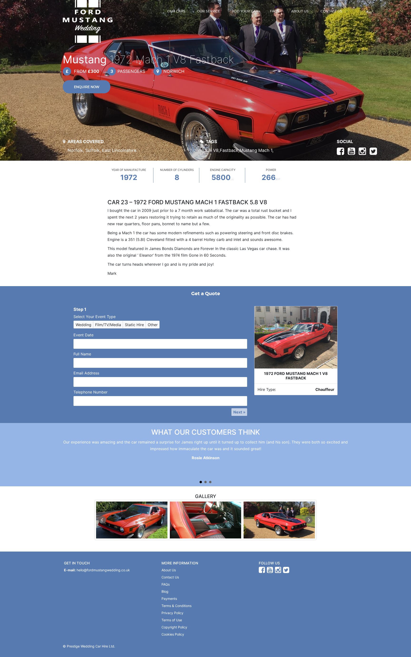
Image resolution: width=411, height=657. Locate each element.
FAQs (274, 11)
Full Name (82, 354)
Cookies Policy (172, 634)
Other (153, 324)
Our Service (208, 11)
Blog (164, 591)
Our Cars (176, 11)
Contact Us (331, 11)
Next (309, 520)
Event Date (83, 335)
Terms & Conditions (176, 606)
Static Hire (134, 324)
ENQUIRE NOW (86, 87)
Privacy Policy (172, 613)
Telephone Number (90, 392)
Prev (102, 520)
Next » (239, 412)
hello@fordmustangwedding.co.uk (103, 570)
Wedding (83, 324)
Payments (169, 599)
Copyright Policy (174, 627)
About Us (300, 11)
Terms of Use (171, 620)
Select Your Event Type (94, 316)
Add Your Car (245, 11)
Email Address (86, 373)
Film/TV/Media (108, 324)
